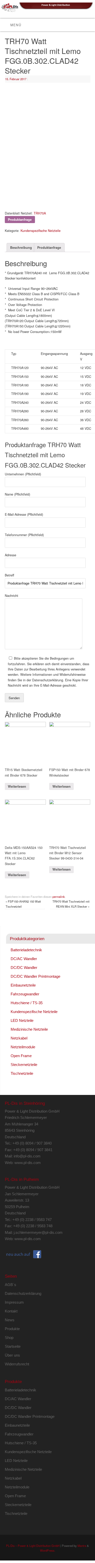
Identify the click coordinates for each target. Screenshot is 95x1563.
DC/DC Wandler (24, 967)
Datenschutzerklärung (23, 1293)
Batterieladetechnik (26, 950)
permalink (58, 897)
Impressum (14, 1302)
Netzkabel (19, 1038)
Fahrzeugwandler (25, 994)
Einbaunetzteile (23, 985)
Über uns (12, 1355)
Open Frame (21, 1056)
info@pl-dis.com (27, 1156)
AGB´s (10, 1284)
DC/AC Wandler (24, 959)
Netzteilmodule (23, 1047)
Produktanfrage (49, 247)
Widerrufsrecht (17, 1364)
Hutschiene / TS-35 (27, 1003)
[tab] (21, 247)
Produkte (12, 1329)
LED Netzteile (22, 1020)
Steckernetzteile (24, 1064)
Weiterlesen (17, 786)
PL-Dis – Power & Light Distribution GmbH (33, 1546)
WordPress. (47, 1550)
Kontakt (11, 1311)
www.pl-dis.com (27, 1162)
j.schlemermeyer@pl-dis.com (38, 1232)
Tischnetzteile (22, 1073)
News (9, 1320)
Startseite (13, 1346)
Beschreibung (21, 247)
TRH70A (40, 213)
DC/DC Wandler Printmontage (35, 976)
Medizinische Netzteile (29, 1029)
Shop (9, 1337)
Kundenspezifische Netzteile (41, 230)
